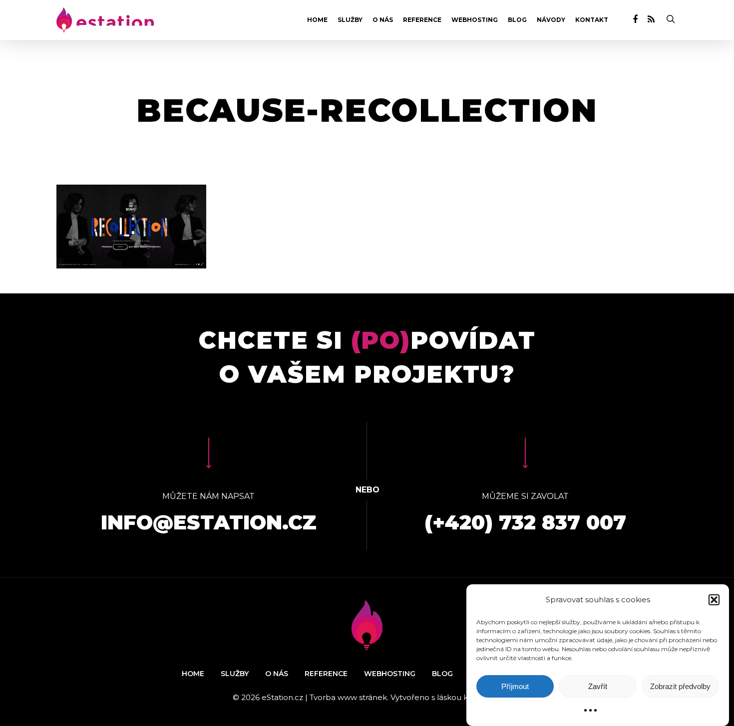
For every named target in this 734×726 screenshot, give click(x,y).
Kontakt (591, 20)
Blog (517, 20)
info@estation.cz (209, 522)
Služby (350, 20)
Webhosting (474, 20)
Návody (551, 20)
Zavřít (597, 686)
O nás (382, 20)
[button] (714, 600)
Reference (422, 20)
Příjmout (515, 686)
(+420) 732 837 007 (525, 522)
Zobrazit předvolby (680, 686)
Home (317, 20)
